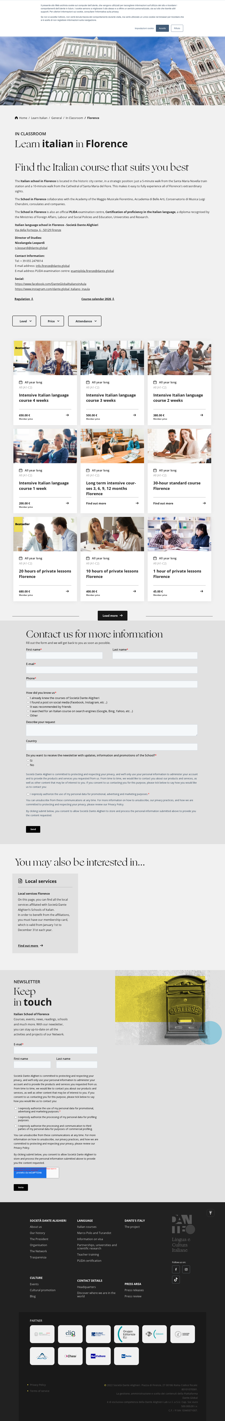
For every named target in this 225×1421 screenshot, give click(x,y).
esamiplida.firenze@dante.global (92, 271)
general (56, 118)
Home (23, 118)
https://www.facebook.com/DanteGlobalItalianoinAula (50, 284)
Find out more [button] (28, 946)
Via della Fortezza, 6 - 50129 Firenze (38, 230)
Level (23, 321)
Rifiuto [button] (177, 28)
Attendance (84, 321)
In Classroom (74, 118)
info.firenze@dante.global (53, 266)
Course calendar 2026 (96, 299)
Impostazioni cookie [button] (144, 28)
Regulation (23, 299)
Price (51, 321)
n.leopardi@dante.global (31, 248)
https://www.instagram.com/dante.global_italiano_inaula (52, 289)
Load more (110, 616)
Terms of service (39, 1391)
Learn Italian (39, 118)
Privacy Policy (38, 1384)
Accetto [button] (162, 28)
